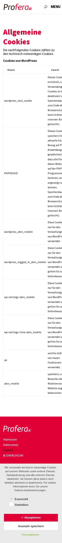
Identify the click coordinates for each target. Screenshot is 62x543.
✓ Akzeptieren (31, 517)
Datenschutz (10, 445)
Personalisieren (30, 534)
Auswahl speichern (31, 526)
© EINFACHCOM (13, 455)
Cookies (8, 450)
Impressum (10, 439)
